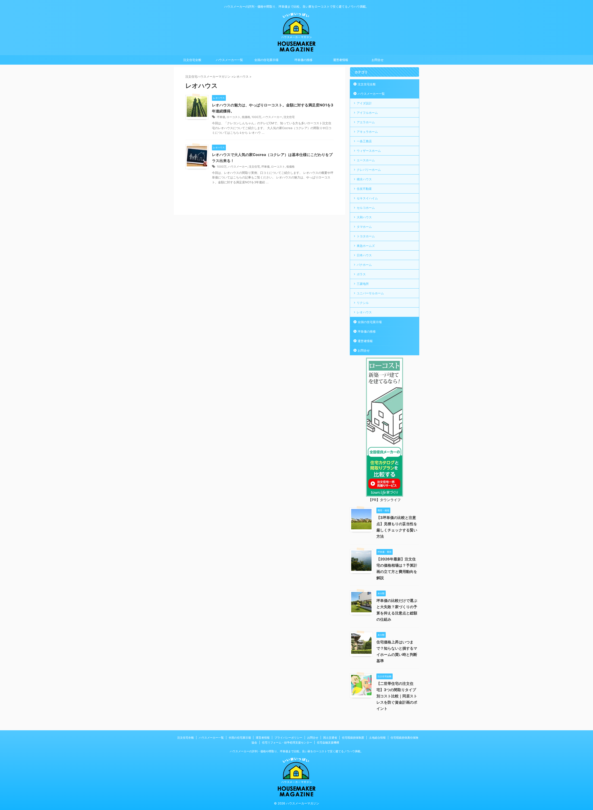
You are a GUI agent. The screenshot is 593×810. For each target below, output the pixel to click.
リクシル (363, 303)
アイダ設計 (364, 103)
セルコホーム (366, 208)
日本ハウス (364, 255)
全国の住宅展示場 (266, 60)
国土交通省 (330, 737)
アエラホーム (366, 122)
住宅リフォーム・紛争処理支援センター (287, 742)
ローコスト (233, 117)
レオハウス (364, 312)
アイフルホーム (367, 112)
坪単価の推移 (303, 60)
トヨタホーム (366, 236)
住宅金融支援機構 (328, 742)
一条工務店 (364, 141)
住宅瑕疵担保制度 (353, 737)
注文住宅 (289, 117)
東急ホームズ (366, 246)
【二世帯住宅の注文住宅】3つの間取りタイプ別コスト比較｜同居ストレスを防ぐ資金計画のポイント (396, 696)
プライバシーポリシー (288, 737)
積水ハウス (364, 179)
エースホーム (366, 160)
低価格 (246, 117)
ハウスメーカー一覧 (229, 60)
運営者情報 (340, 60)
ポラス (361, 274)
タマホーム (364, 227)
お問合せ (378, 60)
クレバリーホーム (369, 170)
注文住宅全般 (192, 60)
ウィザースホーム (369, 150)
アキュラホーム (367, 131)
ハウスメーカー (272, 117)
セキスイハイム (367, 198)
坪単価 (221, 117)
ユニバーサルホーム (370, 293)
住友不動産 (364, 189)
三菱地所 (363, 284)
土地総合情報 (377, 737)
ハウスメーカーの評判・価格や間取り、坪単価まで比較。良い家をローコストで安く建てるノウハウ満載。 (296, 751)
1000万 (256, 117)
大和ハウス (364, 217)
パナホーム (364, 265)
